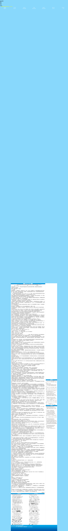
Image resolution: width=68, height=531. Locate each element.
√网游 (0, 2)
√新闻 (0, 3)
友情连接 (22, 525)
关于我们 (12, 525)
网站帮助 (20, 525)
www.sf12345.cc (17, 286)
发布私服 (1, 5)
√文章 (0, 4)
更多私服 (17, 525)
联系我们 (14, 525)
